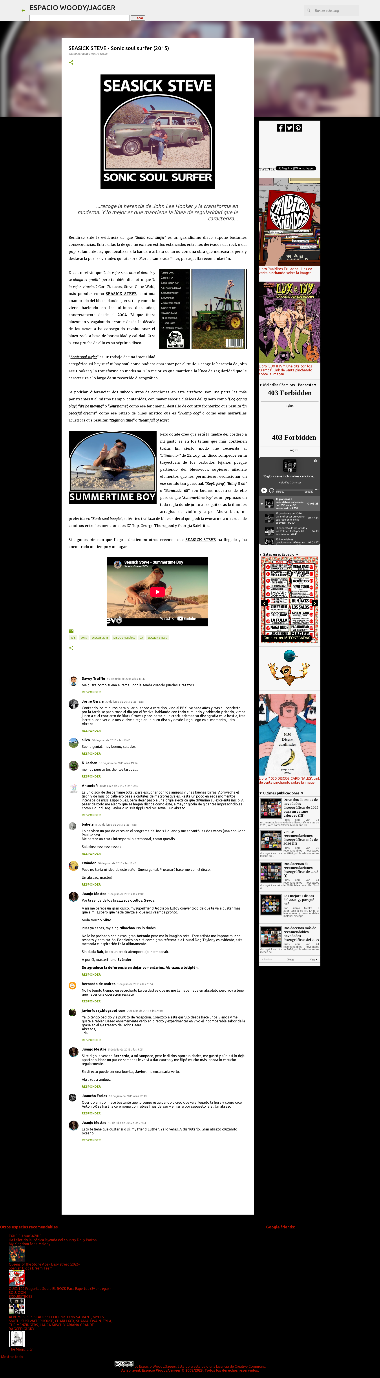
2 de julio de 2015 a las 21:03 (145, 1010)
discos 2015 (100, 637)
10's (73, 637)
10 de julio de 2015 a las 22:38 (127, 1096)
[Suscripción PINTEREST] (298, 130)
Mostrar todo (12, 1357)
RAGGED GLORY (22, 1329)
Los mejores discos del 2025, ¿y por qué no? (298, 900)
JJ (141, 637)
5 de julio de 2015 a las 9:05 (125, 1049)
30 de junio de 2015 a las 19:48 (117, 863)
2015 (84, 637)
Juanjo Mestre (94, 894)
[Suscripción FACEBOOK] (281, 130)
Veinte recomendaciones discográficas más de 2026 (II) (300, 838)
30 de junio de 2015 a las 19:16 (118, 785)
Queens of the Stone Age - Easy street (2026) (44, 1264)
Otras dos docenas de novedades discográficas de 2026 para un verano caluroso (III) (300, 807)
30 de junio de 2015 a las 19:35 (117, 824)
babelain (89, 824)
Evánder (89, 863)
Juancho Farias (94, 1096)
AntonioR (90, 786)
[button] (71, 63)
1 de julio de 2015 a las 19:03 (126, 893)
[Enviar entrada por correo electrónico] (71, 632)
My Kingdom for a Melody (29, 1244)
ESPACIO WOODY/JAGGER (72, 7)
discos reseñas (124, 637)
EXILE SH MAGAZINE (25, 1236)
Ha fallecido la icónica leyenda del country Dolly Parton (53, 1240)
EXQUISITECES (20, 1296)
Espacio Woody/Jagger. (158, 1366)
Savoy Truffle (93, 678)
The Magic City (21, 1349)
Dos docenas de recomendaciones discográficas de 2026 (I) (300, 870)
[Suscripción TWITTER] (289, 130)
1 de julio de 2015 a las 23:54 (135, 984)
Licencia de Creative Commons (240, 1366)
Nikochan (89, 763)
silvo (86, 740)
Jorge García (93, 701)
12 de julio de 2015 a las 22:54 (127, 1122)
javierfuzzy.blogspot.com (103, 1011)
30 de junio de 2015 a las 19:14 (118, 763)
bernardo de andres (98, 984)
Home (290, 959)
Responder (91, 692)
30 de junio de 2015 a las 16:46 (111, 740)
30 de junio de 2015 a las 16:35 (124, 701)
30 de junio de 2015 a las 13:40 (126, 678)
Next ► (314, 959)
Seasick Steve (157, 637)
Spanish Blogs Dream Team (31, 1268)
